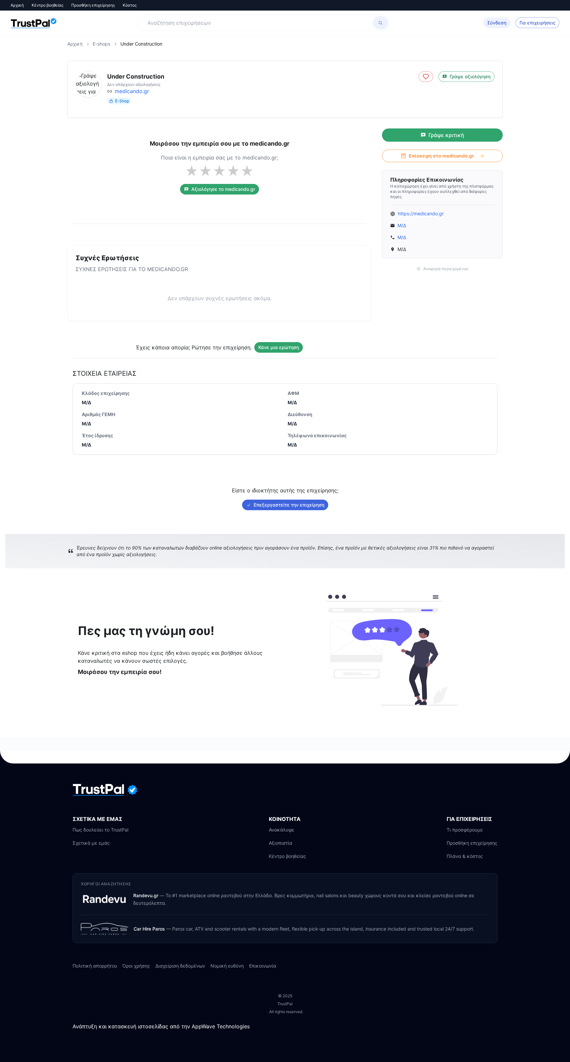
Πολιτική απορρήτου (95, 966)
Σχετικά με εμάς (91, 843)
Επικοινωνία (262, 966)
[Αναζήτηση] (380, 22)
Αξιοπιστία (280, 843)
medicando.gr (132, 91)
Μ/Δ (401, 225)
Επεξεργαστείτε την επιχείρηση (289, 505)
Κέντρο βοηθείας (47, 5)
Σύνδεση (496, 22)
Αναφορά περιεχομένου (445, 268)
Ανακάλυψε (281, 829)
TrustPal (285, 1003)
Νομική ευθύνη (227, 966)
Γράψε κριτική (446, 135)
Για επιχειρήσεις (537, 22)
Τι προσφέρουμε (465, 829)
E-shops (101, 44)
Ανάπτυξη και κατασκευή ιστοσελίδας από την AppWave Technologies (161, 1026)
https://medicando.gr (421, 213)
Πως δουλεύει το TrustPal (100, 829)
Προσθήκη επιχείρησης (93, 5)
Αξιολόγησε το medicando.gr (223, 189)
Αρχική (17, 5)
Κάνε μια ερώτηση (278, 347)
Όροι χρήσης (136, 966)
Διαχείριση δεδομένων (180, 966)
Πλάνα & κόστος (465, 856)
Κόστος (130, 5)
